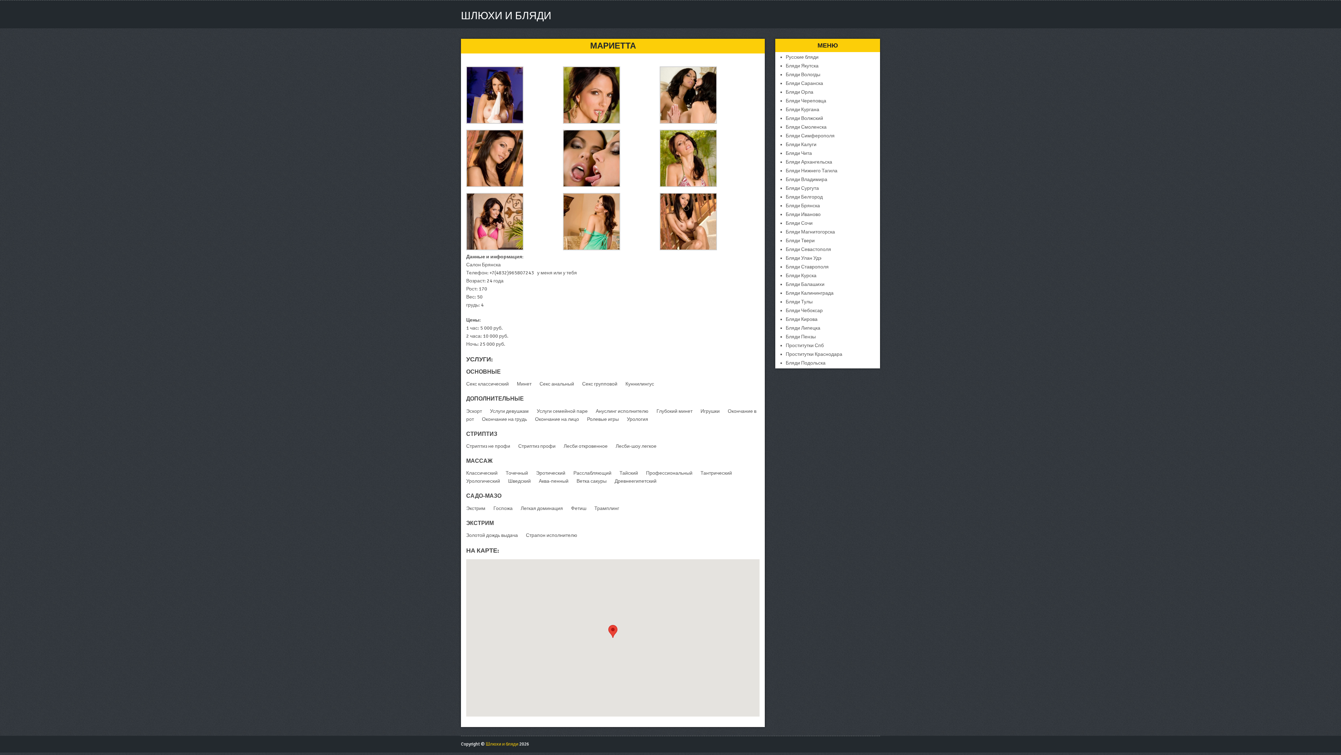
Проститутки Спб (805, 345)
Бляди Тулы (799, 302)
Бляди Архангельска (809, 162)
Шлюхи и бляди (506, 15)
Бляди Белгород (804, 197)
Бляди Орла (799, 92)
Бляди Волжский (804, 118)
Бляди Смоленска (806, 127)
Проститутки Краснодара (814, 354)
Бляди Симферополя (810, 136)
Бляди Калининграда (810, 293)
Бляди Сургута (802, 188)
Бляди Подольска (806, 363)
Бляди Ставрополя (807, 267)
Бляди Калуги (801, 145)
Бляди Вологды (803, 75)
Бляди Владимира (806, 179)
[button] (612, 631)
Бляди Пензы (801, 337)
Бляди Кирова (802, 319)
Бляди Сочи (799, 223)
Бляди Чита (799, 153)
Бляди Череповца (806, 101)
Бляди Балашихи (805, 284)
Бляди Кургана (802, 110)
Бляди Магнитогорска (810, 232)
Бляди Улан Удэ (803, 258)
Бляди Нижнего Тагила (811, 171)
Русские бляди (802, 57)
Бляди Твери (800, 241)
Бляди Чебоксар (804, 311)
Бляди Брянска (803, 206)
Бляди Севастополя (808, 249)
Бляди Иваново (803, 214)
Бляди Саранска (804, 83)
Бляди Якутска (802, 66)
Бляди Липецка (803, 328)
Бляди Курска (801, 276)
